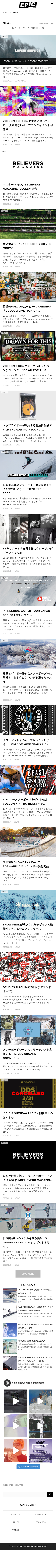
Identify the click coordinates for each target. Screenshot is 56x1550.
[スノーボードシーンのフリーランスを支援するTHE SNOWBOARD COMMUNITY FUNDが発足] (28, 1030)
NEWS (4, 36)
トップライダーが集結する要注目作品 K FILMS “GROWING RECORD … (27, 427)
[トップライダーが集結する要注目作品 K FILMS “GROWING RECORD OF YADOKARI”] (28, 405)
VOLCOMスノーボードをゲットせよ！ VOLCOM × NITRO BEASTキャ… (28, 801)
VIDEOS (15, 1530)
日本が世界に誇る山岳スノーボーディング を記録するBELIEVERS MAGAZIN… (28, 1178)
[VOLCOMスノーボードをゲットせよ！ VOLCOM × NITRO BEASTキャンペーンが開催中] (28, 780)
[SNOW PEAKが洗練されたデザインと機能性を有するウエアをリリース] (28, 905)
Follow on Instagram (29, 1467)
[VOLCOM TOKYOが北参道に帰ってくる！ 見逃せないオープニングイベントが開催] (28, 101)
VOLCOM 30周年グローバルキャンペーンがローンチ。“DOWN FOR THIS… (27, 368)
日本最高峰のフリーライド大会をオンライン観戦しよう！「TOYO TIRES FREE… (27, 489)
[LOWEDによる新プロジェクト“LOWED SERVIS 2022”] (28, 50)
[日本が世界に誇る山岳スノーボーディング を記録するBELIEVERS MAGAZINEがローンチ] (28, 1156)
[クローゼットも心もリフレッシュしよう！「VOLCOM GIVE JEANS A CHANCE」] (28, 720)
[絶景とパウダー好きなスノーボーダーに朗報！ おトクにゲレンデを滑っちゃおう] (28, 654)
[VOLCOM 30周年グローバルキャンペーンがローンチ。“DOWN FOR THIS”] (28, 346)
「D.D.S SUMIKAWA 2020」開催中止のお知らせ (28, 1115)
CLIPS (17, 81)
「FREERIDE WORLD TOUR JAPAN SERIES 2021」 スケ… (26, 613)
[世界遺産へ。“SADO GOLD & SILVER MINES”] (28, 224)
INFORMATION (41, 1514)
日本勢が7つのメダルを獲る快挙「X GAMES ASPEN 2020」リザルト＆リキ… (26, 1242)
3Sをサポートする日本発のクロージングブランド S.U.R (28, 550)
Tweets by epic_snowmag (13, 1485)
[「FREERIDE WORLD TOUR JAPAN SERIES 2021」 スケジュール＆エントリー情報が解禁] (28, 591)
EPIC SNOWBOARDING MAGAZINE (33, 1546)
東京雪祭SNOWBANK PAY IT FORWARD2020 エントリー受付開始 (26, 864)
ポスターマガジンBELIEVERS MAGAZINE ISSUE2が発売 (22, 186)
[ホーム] (6, 12)
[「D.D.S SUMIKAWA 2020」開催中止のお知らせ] (28, 1093)
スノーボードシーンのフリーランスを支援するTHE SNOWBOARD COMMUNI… (27, 1054)
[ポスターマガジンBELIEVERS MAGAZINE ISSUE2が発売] (28, 165)
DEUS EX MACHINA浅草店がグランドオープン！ (27, 989)
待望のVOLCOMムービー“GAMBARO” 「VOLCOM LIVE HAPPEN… (28, 308)
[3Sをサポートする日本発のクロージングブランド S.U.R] (28, 529)
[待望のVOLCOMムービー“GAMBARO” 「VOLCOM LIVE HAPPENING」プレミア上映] (28, 287)
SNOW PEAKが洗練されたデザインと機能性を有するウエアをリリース (28, 926)
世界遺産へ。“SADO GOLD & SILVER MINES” (27, 246)
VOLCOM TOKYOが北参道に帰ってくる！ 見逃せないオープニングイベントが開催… (28, 125)
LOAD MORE (28, 1274)
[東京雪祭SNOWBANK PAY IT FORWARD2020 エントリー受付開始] (28, 842)
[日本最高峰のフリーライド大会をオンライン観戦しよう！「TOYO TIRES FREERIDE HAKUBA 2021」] (28, 465)
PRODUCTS (41, 1522)
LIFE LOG (15, 1522)
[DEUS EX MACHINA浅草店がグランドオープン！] (28, 967)
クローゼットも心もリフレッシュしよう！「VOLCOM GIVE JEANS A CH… (27, 742)
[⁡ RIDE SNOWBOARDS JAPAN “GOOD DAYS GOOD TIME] (15, 1425)
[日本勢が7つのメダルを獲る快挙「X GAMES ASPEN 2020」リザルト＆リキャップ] (28, 1218)
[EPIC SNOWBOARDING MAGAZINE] (28, 4)
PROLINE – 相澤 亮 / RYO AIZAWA (31, 1341)
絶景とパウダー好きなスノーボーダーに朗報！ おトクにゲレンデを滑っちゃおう (27, 677)
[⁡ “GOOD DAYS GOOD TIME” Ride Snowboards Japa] (40, 1401)
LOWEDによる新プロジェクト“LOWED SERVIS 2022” (25, 61)
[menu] (52, 4)
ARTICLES (15, 1514)
